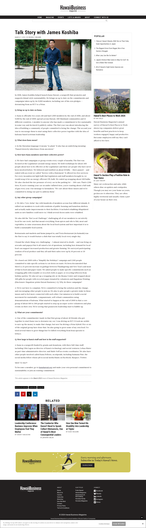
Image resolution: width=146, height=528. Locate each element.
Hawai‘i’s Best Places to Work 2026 (109, 115)
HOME (40, 17)
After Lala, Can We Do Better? (106, 55)
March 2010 (37, 378)
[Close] (143, 524)
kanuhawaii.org (45, 367)
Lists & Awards (74, 17)
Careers (59, 495)
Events (61, 17)
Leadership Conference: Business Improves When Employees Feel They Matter (26, 427)
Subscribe (60, 497)
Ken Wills (99, 118)
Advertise (60, 499)
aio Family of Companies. (88, 518)
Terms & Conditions (63, 508)
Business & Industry (21, 387)
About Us (60, 492)
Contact (59, 503)
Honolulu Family (80, 498)
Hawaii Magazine (80, 492)
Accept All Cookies (119, 524)
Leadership (32, 387)
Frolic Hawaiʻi (79, 490)
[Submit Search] (106, 20)
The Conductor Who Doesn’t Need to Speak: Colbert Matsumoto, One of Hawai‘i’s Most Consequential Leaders (52, 429)
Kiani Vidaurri (73, 432)
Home (30, 490)
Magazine (50, 17)
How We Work (61, 501)
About (87, 17)
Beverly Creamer (35, 37)
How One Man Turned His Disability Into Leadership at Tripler (77, 426)
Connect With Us (101, 17)
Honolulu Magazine (81, 501)
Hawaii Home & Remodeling (80, 495)
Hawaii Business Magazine (73, 8)
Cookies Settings (104, 524)
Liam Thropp (100, 181)
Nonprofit (41, 387)
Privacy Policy (61, 506)
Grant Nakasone (23, 435)
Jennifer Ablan (48, 438)
